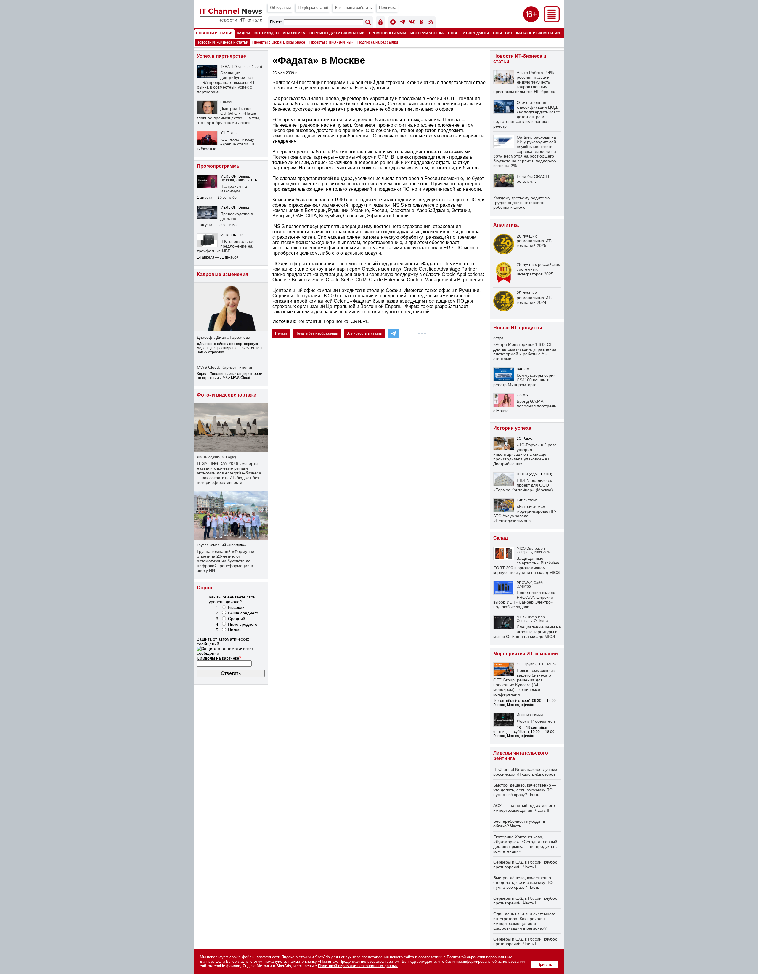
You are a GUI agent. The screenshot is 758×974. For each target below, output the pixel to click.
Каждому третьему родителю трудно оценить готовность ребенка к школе (521, 202)
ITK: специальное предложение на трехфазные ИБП (226, 246)
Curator (226, 102)
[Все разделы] (552, 20)
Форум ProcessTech (536, 721)
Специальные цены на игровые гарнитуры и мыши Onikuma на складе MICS (527, 632)
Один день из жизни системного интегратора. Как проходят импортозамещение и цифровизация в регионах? (524, 921)
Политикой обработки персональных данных (358, 966)
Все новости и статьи (364, 333)
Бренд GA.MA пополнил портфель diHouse (524, 406)
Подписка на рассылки (377, 42)
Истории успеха (427, 33)
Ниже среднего (242, 624)
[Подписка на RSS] (430, 22)
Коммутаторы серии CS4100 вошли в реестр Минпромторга (524, 380)
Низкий (235, 630)
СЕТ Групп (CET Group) (536, 664)
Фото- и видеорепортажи (226, 394)
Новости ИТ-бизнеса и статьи (222, 42)
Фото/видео (266, 33)
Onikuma (541, 620)
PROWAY (524, 583)
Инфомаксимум (530, 715)
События (502, 33)
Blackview (542, 552)
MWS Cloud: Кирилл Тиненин (225, 367)
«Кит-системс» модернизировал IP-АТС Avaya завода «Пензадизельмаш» (524, 513)
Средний (236, 618)
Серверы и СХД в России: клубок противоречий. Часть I (525, 864)
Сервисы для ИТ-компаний (337, 33)
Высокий (236, 607)
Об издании (280, 7)
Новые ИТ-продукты (468, 33)
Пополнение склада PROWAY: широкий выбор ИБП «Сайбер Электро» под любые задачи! (524, 599)
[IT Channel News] (231, 20)
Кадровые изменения (222, 274)
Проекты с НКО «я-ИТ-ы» (331, 42)
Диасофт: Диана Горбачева (223, 337)
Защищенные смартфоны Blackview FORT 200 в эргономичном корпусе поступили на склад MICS (526, 565)
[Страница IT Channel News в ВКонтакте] (412, 22)
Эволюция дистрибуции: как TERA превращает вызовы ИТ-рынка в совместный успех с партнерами (226, 82)
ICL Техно (228, 133)
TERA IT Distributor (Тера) (241, 66)
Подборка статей (313, 7)
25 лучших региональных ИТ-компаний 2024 (535, 298)
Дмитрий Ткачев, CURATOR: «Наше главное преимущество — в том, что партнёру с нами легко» (228, 115)
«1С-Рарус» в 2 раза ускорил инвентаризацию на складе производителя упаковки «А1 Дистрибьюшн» (525, 454)
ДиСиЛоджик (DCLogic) (216, 457)
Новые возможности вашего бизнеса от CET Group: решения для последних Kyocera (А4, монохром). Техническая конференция (524, 682)
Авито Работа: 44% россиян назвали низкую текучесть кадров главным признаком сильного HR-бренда (524, 82)
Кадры (243, 33)
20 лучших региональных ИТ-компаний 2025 (535, 241)
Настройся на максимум (233, 188)
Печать (281, 333)
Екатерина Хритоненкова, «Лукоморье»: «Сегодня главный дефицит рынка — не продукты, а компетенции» (526, 844)
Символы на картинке (219, 658)
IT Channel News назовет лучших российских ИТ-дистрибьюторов (525, 771)
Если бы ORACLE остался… (534, 179)
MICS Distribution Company (531, 550)
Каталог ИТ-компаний (538, 33)
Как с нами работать (353, 7)
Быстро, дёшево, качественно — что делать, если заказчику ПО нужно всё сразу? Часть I (524, 790)
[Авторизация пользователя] (380, 22)
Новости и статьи (214, 33)
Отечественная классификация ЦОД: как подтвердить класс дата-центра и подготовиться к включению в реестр (526, 114)
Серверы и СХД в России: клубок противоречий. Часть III (525, 941)
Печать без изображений (317, 333)
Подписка (387, 7)
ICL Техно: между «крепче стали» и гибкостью (225, 144)
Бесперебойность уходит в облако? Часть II (519, 823)
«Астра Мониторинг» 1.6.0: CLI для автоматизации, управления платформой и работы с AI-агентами (524, 351)
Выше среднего (243, 613)
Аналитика (294, 33)
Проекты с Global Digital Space (278, 42)
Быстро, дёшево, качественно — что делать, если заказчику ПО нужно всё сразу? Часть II (524, 882)
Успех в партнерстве (221, 56)
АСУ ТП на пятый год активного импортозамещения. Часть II (524, 808)
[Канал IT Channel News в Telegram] (402, 22)
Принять (544, 964)
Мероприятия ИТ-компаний (525, 653)
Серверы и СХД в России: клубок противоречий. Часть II (525, 900)
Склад (500, 537)
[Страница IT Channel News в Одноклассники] (421, 22)
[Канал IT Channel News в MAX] (393, 22)
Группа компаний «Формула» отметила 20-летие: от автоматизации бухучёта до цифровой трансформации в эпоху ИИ (225, 561)
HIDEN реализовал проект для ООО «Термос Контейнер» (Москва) (523, 485)
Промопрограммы (387, 33)
